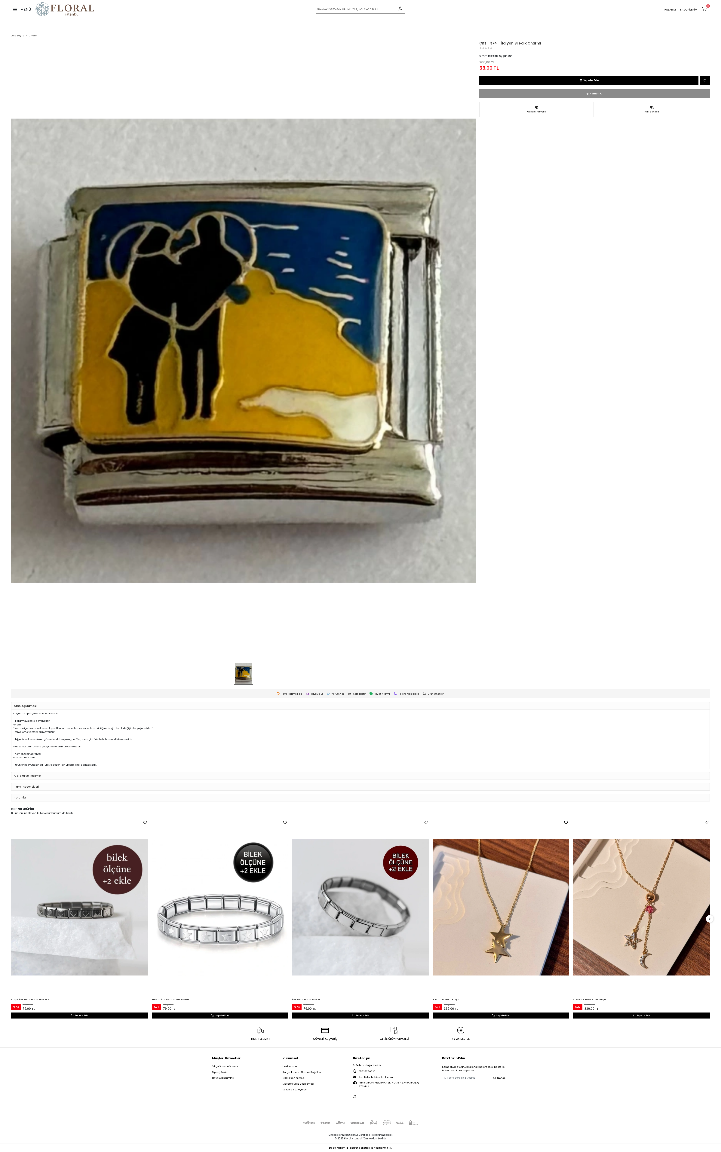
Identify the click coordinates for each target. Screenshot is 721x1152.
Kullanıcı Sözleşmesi (295, 1089)
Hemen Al (596, 93)
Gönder (501, 1078)
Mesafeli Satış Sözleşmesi (298, 1084)
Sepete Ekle (591, 80)
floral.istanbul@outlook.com (376, 1077)
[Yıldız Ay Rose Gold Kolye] (501, 907)
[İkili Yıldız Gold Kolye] (360, 907)
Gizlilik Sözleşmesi (294, 1078)
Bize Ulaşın (361, 1058)
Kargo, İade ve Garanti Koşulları (302, 1072)
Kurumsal (290, 1058)
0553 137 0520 (366, 1071)
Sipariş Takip (220, 1072)
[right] (709, 919)
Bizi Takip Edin (453, 1058)
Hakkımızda (290, 1066)
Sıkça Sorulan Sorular (225, 1066)
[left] (11, 919)
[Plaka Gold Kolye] (641, 886)
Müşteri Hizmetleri (226, 1058)
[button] (705, 9)
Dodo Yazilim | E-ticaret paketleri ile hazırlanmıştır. (360, 1148)
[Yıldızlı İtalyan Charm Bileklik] (79, 907)
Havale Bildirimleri (223, 1078)
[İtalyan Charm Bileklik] (220, 907)
